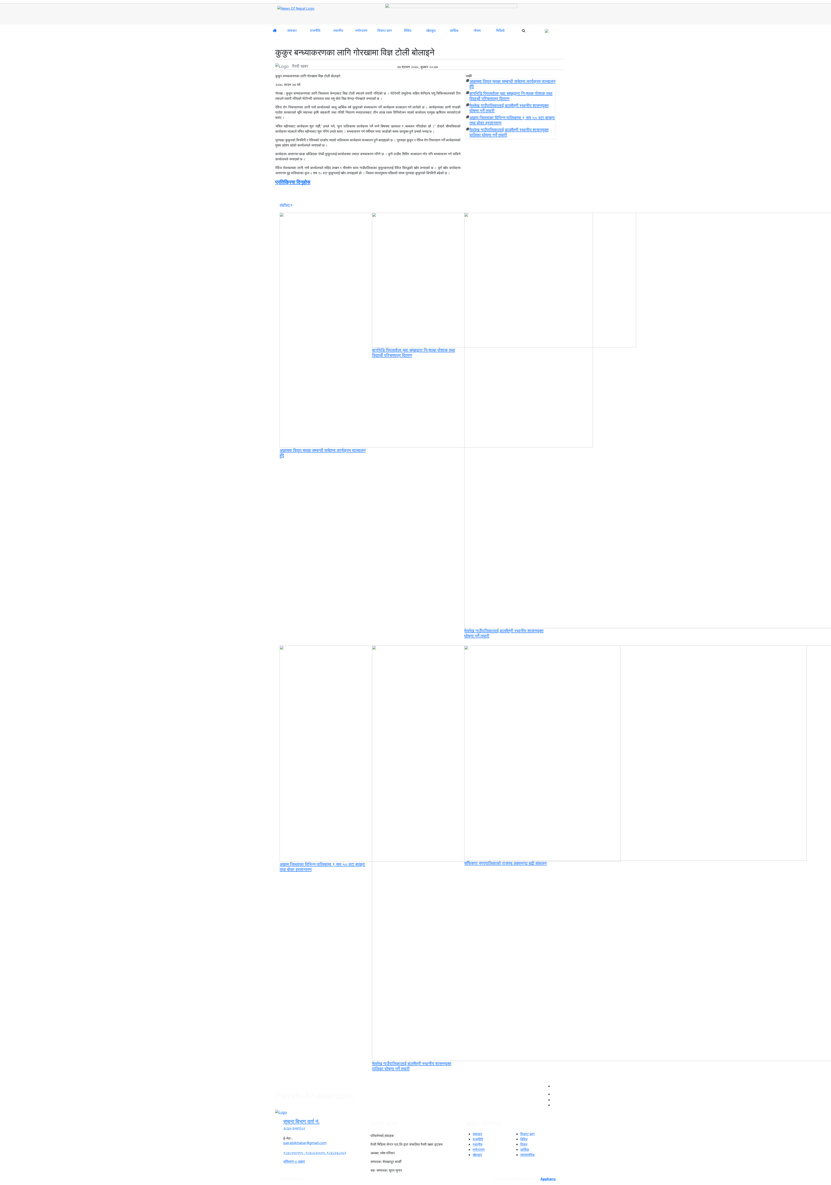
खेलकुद (431, 30)
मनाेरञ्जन (361, 30)
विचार (523, 1144)
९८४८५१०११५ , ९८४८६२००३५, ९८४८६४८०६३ (314, 1152)
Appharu (548, 1179)
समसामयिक (527, 1154)
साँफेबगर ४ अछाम (294, 1161)
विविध (407, 30)
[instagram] (554, 1092)
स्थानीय (338, 30)
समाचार (292, 30)
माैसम (477, 30)
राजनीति (315, 30)
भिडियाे (500, 30)
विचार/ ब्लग (384, 30)
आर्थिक (454, 30)
